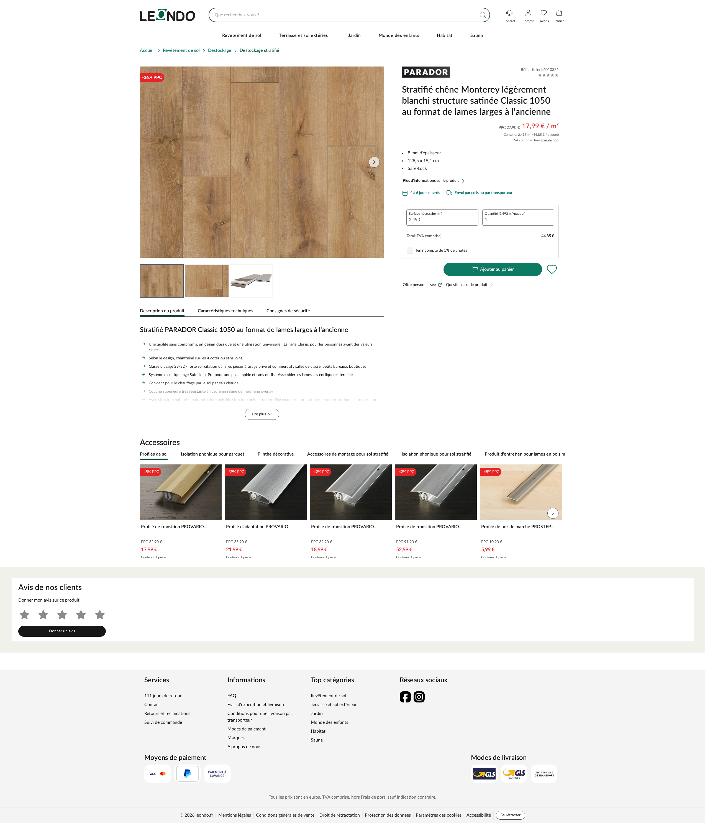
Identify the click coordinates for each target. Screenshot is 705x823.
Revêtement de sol (242, 35)
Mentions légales (234, 815)
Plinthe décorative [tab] (276, 454)
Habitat (445, 35)
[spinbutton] (442, 217)
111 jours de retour (163, 696)
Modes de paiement (246, 729)
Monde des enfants (399, 35)
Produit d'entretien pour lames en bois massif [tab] (529, 454)
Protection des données (388, 815)
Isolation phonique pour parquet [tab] (212, 454)
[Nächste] (558, 454)
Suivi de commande (163, 722)
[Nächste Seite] (374, 162)
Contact (152, 704)
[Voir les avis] (548, 75)
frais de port (550, 140)
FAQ (231, 696)
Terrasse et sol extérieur (304, 35)
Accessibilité (478, 815)
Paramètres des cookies (439, 815)
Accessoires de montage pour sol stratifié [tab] (347, 454)
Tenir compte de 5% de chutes (441, 250)
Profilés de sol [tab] (154, 454)
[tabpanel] (262, 371)
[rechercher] (483, 15)
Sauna (476, 35)
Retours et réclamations (167, 713)
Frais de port (373, 797)
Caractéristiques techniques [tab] (225, 311)
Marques (236, 738)
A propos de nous (244, 747)
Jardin (354, 35)
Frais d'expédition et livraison (255, 704)
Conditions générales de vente (285, 815)
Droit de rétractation (339, 815)
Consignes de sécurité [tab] (288, 311)
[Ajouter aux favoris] (552, 269)
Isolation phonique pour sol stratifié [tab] (436, 454)
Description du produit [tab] (162, 311)
